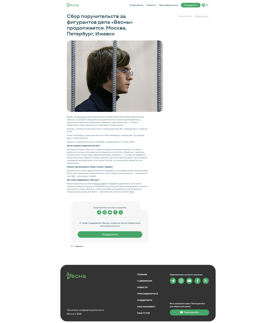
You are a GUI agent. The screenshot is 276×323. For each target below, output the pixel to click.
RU (203, 5)
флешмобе (100, 183)
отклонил (82, 117)
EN (207, 5)
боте (132, 192)
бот (73, 176)
